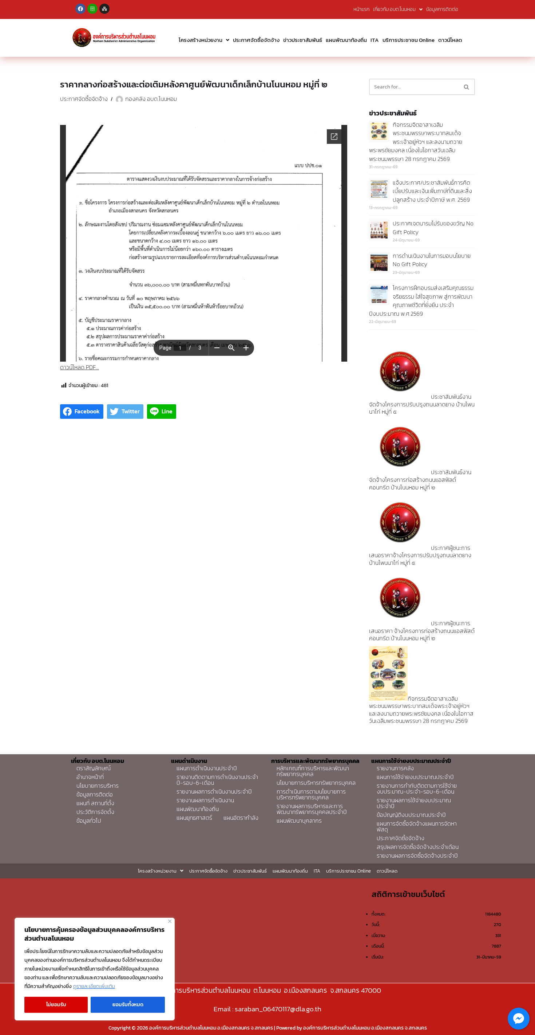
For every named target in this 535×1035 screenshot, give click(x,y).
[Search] (467, 87)
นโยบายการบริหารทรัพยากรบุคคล (316, 782)
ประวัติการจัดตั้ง (95, 811)
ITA (374, 40)
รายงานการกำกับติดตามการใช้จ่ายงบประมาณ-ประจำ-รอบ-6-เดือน (417, 788)
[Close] (169, 921)
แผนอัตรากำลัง (240, 817)
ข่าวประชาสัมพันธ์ (302, 40)
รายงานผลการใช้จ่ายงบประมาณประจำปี (414, 803)
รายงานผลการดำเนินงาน (205, 800)
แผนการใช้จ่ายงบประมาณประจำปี (415, 776)
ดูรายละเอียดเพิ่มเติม (94, 986)
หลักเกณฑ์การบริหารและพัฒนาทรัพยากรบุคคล (313, 771)
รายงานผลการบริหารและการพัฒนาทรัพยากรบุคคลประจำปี (312, 809)
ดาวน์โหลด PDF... (79, 367)
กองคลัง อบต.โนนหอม (151, 98)
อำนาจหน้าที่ (90, 776)
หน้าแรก (361, 9)
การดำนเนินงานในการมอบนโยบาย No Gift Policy (432, 260)
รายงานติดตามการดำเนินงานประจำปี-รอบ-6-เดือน (217, 779)
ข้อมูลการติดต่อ (442, 9)
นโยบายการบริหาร (97, 785)
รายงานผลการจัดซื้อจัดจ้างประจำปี (417, 855)
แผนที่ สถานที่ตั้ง (95, 803)
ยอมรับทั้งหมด (127, 1004)
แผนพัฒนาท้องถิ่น (346, 40)
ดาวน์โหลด (450, 40)
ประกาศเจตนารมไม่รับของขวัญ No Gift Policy (433, 227)
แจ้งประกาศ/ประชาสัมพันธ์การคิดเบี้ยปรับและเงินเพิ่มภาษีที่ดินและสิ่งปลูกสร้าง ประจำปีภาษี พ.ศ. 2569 (432, 191)
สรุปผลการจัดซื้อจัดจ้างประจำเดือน (418, 846)
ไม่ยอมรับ (56, 1004)
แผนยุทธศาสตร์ (194, 817)
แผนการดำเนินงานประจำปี (207, 768)
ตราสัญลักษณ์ (93, 768)
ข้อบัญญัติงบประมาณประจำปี (411, 814)
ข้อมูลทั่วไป (88, 820)
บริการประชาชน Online (409, 40)
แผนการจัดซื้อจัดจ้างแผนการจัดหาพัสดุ (417, 826)
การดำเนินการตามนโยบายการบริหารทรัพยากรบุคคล (311, 794)
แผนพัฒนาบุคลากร (299, 820)
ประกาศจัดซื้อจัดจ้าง (256, 40)
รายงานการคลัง (395, 768)
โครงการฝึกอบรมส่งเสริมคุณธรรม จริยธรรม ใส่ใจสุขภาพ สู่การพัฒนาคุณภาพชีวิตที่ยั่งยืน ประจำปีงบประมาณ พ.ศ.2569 (421, 300)
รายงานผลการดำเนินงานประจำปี (214, 791)
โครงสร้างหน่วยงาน (200, 40)
